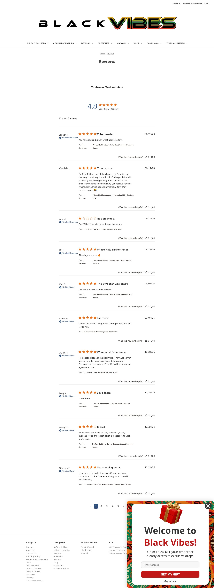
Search (176, 3)
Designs (85, 43)
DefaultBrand (87, 547)
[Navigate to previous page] (90, 506)
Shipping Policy (33, 556)
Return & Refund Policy (37, 559)
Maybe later (170, 581)
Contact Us (31, 553)
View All (84, 553)
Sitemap (30, 578)
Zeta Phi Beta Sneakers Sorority (108, 229)
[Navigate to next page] (123, 506)
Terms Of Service (33, 568)
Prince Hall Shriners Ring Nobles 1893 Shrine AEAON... (111, 262)
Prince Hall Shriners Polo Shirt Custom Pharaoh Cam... (113, 146)
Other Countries (175, 43)
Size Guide (30, 574)
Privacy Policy (32, 565)
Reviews (29, 547)
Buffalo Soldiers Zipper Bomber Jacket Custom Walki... (112, 445)
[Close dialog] (208, 505)
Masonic (121, 43)
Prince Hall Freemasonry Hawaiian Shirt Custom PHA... (112, 196)
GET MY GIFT (170, 574)
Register (197, 3)
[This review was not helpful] (152, 157)
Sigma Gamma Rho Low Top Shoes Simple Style (112, 405)
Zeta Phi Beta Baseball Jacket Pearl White (112, 484)
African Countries (63, 43)
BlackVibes (86, 550)
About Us (30, 550)
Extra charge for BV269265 (105, 332)
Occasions (153, 43)
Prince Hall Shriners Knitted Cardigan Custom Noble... (112, 296)
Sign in (186, 3)
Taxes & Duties (33, 571)
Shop (136, 43)
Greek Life (103, 43)
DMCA (28, 562)
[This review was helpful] (146, 157)
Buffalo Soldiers (36, 43)
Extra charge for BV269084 (105, 372)
